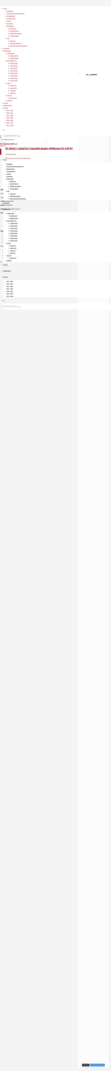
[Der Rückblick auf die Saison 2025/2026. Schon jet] (101, 131)
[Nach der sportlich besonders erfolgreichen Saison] (85, 238)
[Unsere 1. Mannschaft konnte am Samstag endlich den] (85, 1023)
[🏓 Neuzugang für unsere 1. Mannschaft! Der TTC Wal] (101, 690)
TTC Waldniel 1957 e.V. (9, 144)
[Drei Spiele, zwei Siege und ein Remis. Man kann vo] (101, 909)
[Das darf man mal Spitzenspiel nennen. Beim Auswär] (85, 547)
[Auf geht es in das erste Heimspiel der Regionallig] (85, 903)
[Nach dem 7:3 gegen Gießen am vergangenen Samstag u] (85, 981)
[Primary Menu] (0, 152)
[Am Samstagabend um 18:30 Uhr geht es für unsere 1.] (101, 981)
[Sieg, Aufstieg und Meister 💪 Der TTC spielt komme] (101, 578)
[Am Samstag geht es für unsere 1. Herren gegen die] (101, 1035)
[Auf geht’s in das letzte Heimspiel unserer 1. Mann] (101, 396)
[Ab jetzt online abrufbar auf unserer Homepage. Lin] (85, 96)
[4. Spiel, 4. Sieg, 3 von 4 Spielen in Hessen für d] (101, 813)
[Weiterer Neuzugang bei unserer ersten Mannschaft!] (85, 433)
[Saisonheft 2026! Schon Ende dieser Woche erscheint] (101, 98)
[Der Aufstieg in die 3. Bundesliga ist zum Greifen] (85, 755)
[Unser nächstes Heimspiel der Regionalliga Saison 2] (85, 830)
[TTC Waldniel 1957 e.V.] (7, 139)
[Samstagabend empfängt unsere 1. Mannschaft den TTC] (85, 692)
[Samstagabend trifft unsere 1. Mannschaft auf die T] (101, 766)
